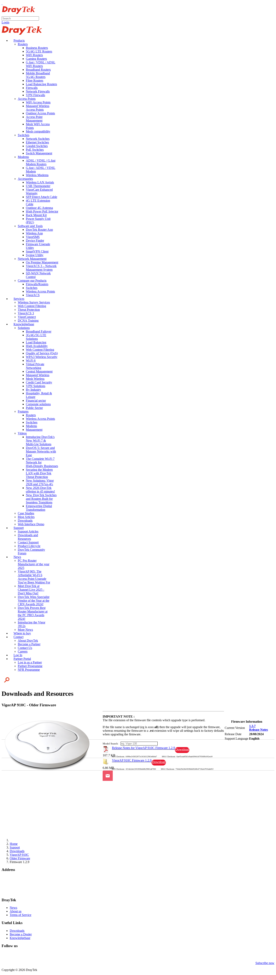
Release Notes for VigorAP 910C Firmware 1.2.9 (143, 748)
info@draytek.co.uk (14, 888)
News (13, 907)
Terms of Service (20, 915)
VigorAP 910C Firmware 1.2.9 (132, 760)
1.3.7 (252, 726)
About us (15, 911)
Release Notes (258, 729)
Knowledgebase (20, 938)
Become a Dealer (21, 934)
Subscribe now (264, 963)
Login (5, 22)
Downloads (17, 930)
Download (182, 749)
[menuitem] (17, 40)
